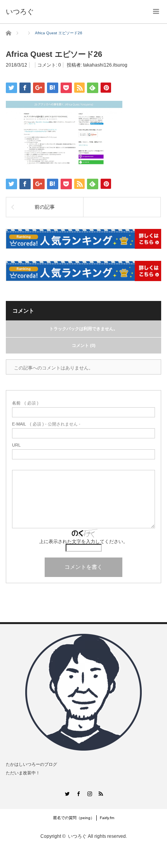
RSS (100, 794)
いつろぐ (77, 836)
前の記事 (45, 207)
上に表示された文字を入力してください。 (83, 541)
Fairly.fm (107, 818)
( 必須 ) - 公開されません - (46, 424)
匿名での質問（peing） (73, 818)
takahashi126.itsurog (105, 65)
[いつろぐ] (20, 11)
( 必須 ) (25, 403)
